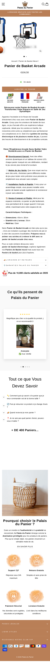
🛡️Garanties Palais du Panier (21, 265)
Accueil (14, 61)
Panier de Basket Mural (28, 61)
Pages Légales (11, 624)
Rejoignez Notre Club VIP (17, 639)
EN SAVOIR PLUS (25, 547)
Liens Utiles (9, 631)
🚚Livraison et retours (18, 260)
